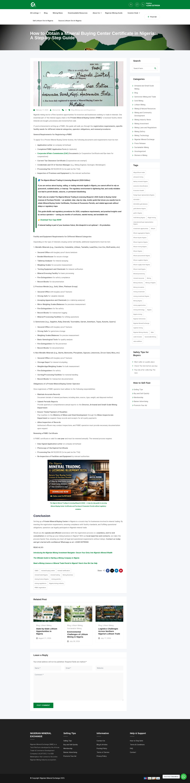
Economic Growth (138, 190)
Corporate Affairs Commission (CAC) (53, 153)
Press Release (140, 143)
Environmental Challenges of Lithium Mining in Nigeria (77, 634)
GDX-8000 (136, 199)
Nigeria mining (137, 314)
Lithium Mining (45, 625)
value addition (137, 341)
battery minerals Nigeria (140, 181)
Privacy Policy (102, 756)
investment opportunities (140, 228)
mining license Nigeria (42, 579)
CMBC (36, 570)
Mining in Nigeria (150, 283)
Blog (46, 13)
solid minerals (137, 337)
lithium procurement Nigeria (141, 255)
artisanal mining (138, 177)
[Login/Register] (131, 5)
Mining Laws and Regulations (85, 110)
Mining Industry (138, 283)
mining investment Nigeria (141, 296)
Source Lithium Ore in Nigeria (69, 21)
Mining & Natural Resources (145, 109)
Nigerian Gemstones (139, 319)
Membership (138, 397)
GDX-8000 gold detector (140, 204)
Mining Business (68, 575)
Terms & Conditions (137, 745)
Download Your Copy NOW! (50, 220)
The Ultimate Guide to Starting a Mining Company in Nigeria (56, 558)
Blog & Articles (102, 745)
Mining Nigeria (137, 301)
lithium (153, 228)
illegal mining (152, 217)
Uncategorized (140, 151)
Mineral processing (139, 273)
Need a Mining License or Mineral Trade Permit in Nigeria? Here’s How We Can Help (65, 563)
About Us (96, 13)
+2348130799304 (153, 6)
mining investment (139, 292)
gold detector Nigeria (139, 208)
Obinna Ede (56, 110)
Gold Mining (138, 101)
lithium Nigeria (137, 251)
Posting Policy (102, 748)
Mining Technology (141, 135)
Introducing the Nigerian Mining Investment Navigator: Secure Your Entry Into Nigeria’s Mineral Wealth (72, 553)
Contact (133, 752)
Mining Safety (139, 131)
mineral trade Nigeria (41, 575)
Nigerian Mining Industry (140, 332)
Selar (152, 332)
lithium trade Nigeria (139, 269)
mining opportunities (139, 305)
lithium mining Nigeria (140, 246)
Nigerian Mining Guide (113, 13)
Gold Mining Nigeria (139, 217)
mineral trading (55, 575)
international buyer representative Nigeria (143, 223)
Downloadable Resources (77, 13)
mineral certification (64, 570)
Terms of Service (103, 752)
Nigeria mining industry (56, 583)
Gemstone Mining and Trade (145, 97)
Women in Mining (140, 155)
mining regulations (40, 583)
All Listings (34, 13)
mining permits (56, 579)
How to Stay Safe (136, 741)
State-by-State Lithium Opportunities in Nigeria (46, 631)
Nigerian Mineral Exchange (144, 139)
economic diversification (140, 186)
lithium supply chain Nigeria (141, 264)
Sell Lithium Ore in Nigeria (43, 21)
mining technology (138, 310)
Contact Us (101, 741)
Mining (149, 278)
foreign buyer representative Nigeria (143, 195)
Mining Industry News (142, 120)
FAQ (131, 748)
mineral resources (138, 278)
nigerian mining (138, 328)
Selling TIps (138, 389)
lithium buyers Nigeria (139, 237)
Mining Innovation (138, 287)
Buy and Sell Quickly (141, 393)
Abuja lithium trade (139, 172)
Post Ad (153, 17)
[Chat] (137, 5)
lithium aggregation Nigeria (141, 233)
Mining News (58, 13)
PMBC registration (40, 587)
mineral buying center (48, 570)
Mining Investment (141, 124)
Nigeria (149, 310)
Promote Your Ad (140, 405)
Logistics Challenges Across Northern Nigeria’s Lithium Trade (109, 631)
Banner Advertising (141, 401)
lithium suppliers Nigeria (140, 260)
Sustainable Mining (74, 628)
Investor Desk (133, 13)
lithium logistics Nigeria (140, 242)
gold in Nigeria (137, 213)
